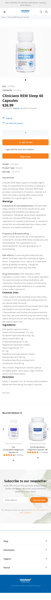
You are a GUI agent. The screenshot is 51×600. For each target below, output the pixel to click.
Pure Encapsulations (13, 444)
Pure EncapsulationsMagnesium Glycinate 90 (13, 449)
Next (47, 429)
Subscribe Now (39, 500)
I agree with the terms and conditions (19, 149)
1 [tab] (25, 80)
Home (3, 17)
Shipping (16, 108)
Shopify (19, 168)
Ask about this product (14, 123)
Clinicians (14, 164)
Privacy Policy (36, 510)
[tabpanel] (25, 52)
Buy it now (25, 156)
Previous (3, 429)
